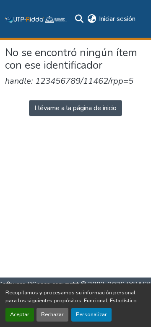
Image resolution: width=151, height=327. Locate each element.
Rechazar (52, 314)
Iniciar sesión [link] (117, 18)
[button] (36, 19)
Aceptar (19, 314)
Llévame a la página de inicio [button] (75, 108)
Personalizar (91, 314)
